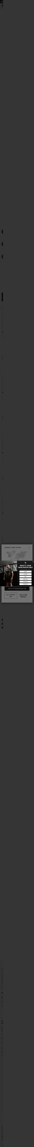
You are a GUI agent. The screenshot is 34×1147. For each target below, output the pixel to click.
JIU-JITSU (25, 574)
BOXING (25, 571)
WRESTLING (25, 584)
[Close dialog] (33, 561)
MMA (25, 576)
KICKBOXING (25, 581)
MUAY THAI (25, 579)
